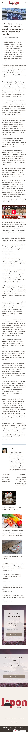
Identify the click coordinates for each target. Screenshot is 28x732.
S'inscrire (14, 634)
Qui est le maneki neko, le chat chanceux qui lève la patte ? (11, 508)
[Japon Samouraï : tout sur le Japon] (14, 3)
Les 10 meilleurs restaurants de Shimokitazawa (6, 478)
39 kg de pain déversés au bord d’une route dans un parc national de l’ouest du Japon (13, 597)
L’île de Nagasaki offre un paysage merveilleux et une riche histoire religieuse (11, 576)
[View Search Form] (2, 3)
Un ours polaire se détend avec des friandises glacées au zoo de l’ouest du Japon (12, 587)
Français (18, 730)
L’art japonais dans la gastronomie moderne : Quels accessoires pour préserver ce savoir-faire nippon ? (12, 533)
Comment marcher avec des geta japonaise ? (12, 557)
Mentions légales (10, 719)
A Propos (14, 722)
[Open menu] (26, 3)
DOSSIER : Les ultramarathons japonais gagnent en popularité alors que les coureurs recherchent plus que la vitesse (13, 566)
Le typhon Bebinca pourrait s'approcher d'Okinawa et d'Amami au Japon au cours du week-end (20, 480)
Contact (20, 719)
